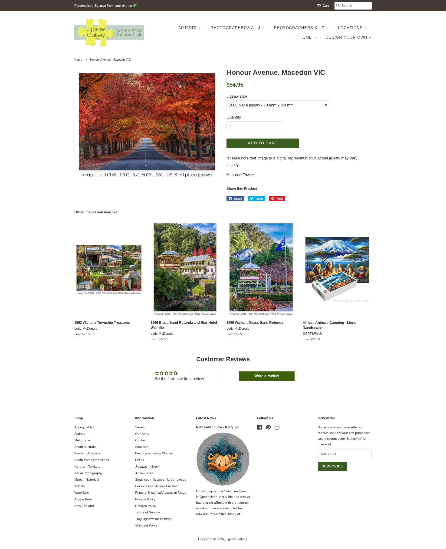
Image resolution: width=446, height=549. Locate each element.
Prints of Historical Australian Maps (160, 492)
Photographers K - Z (300, 28)
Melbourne (82, 440)
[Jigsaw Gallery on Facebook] (259, 428)
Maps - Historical (86, 479)
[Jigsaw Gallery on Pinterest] (268, 428)
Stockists (141, 447)
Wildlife (79, 486)
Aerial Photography (88, 473)
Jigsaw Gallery (236, 539)
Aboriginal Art (84, 427)
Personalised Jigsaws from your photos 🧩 (105, 5)
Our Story (142, 434)
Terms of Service (147, 512)
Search (140, 427)
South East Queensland (91, 460)
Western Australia (87, 453)
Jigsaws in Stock (147, 466)
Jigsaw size (236, 96)
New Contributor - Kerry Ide (217, 427)
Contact (141, 440)
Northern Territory (87, 466)
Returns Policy (145, 506)
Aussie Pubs (83, 499)
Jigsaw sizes (144, 473)
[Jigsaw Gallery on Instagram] (276, 428)
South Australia (85, 447)
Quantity (233, 117)
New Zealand (84, 506)
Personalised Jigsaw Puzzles (156, 486)
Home (78, 59)
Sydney (79, 434)
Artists (188, 28)
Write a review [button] (266, 376)
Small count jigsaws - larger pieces (160, 479)
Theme (305, 37)
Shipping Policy (146, 525)
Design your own (347, 37)
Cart (326, 5)
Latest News (206, 418)
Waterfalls (81, 492)
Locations (351, 28)
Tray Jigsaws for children (153, 519)
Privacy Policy (145, 499)
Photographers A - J (236, 28)
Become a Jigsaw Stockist (154, 453)
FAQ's (139, 460)
